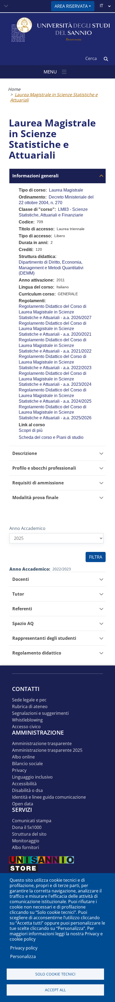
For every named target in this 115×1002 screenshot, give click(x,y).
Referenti (22, 608)
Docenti (20, 579)
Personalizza (23, 956)
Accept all (55, 989)
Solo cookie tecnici (55, 974)
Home (14, 89)
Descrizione (24, 453)
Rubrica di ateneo (30, 706)
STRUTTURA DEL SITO (29, 834)
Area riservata (71, 6)
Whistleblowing (27, 720)
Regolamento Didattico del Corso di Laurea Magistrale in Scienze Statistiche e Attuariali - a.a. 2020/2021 (55, 329)
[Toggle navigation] (6, 6)
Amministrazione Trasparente (42, 743)
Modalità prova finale (35, 497)
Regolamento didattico (36, 653)
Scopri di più (31, 430)
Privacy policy (23, 948)
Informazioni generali (35, 175)
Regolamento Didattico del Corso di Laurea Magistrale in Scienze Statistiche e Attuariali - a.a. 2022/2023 (55, 362)
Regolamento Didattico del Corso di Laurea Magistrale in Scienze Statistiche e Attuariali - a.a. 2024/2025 (55, 395)
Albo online (23, 757)
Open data (22, 804)
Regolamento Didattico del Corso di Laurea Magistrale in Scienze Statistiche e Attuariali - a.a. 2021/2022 (55, 345)
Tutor (18, 594)
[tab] (57, 176)
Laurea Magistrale (66, 190)
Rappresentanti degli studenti (44, 638)
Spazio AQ (23, 623)
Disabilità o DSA (27, 790)
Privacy (19, 770)
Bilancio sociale (27, 764)
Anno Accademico (27, 528)
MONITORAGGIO (25, 841)
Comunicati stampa (31, 821)
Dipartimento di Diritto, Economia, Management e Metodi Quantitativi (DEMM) (51, 268)
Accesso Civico (26, 727)
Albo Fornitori (25, 847)
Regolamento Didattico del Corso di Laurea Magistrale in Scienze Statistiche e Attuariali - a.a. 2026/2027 (55, 312)
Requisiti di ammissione (38, 482)
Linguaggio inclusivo (32, 777)
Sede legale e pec (29, 700)
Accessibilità (24, 784)
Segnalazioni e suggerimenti (40, 713)
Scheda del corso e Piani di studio (51, 437)
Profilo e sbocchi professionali (44, 468)
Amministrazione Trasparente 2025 (47, 750)
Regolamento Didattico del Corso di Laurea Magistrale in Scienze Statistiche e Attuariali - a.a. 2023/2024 (55, 379)
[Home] (21, 30)
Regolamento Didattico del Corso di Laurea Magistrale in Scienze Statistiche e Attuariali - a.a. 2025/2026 (55, 412)
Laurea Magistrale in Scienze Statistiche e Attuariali (54, 97)
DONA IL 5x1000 (26, 827)
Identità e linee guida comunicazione (49, 797)
